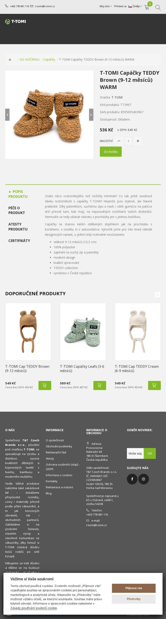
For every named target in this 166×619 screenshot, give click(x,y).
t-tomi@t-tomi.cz (45, 6)
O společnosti (55, 440)
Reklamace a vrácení (59, 487)
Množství (106, 141)
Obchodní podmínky (59, 446)
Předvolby (134, 599)
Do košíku (111, 152)
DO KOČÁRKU (30, 59)
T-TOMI (117, 97)
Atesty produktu (18, 227)
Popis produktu (18, 194)
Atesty (50, 458)
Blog (48, 493)
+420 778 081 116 (19, 6)
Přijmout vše (133, 588)
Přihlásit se (120, 6)
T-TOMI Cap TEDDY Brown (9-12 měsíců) (27, 368)
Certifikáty (19, 240)
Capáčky (49, 59)
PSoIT (145, 615)
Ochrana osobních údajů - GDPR (63, 467)
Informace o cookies (59, 475)
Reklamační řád (56, 452)
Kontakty (51, 481)
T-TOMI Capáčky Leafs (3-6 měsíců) (82, 368)
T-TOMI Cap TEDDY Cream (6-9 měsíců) (137, 368)
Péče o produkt (16, 210)
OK (150, 453)
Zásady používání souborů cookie (33, 608)
